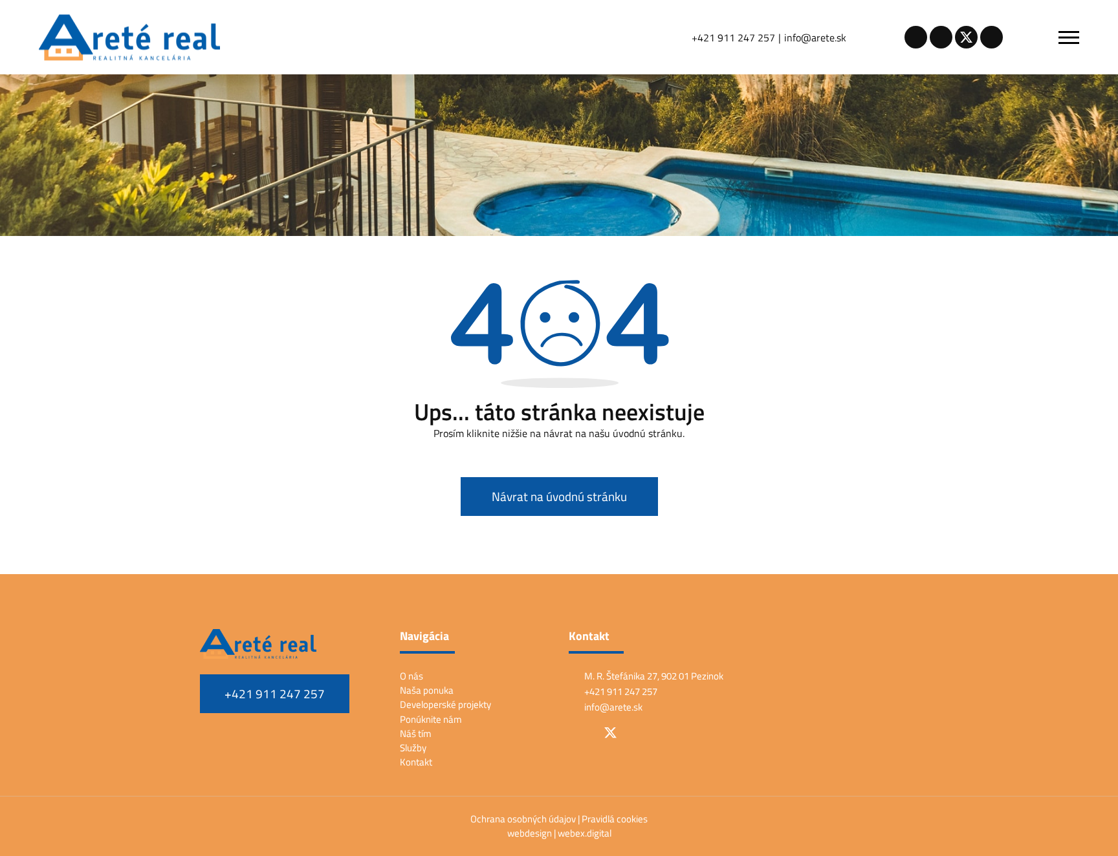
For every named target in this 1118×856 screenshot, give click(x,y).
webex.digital (584, 833)
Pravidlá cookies (615, 818)
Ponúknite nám (431, 719)
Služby (413, 747)
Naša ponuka (427, 690)
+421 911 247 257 (733, 37)
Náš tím (416, 733)
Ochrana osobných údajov (524, 818)
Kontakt (416, 761)
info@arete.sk (815, 37)
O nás (411, 676)
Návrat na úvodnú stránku (559, 496)
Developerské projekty (445, 704)
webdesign (529, 833)
